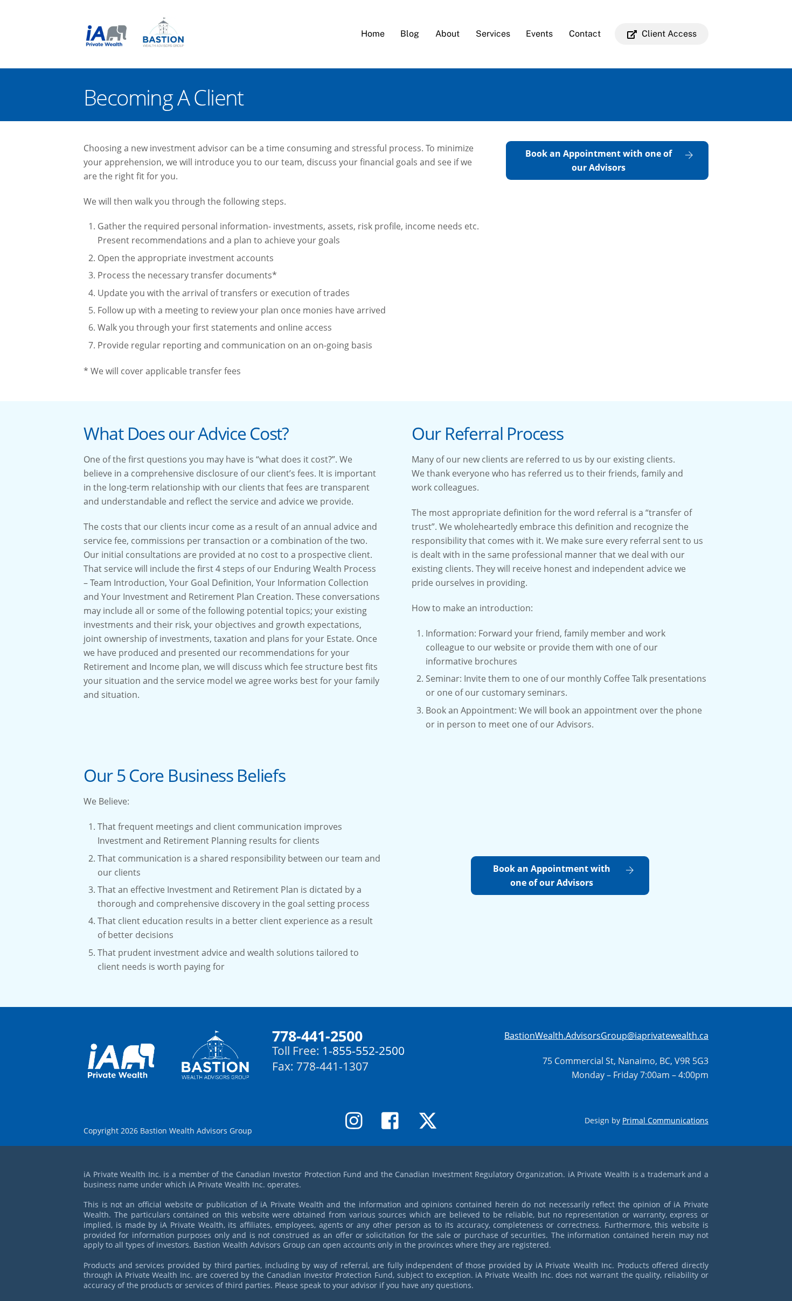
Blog (409, 34)
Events (539, 34)
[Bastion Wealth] (134, 43)
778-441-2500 (317, 1036)
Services (493, 34)
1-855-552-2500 (363, 1050)
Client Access (668, 34)
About (447, 34)
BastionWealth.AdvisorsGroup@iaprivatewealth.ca (606, 1035)
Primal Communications (665, 1120)
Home (373, 34)
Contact (585, 34)
